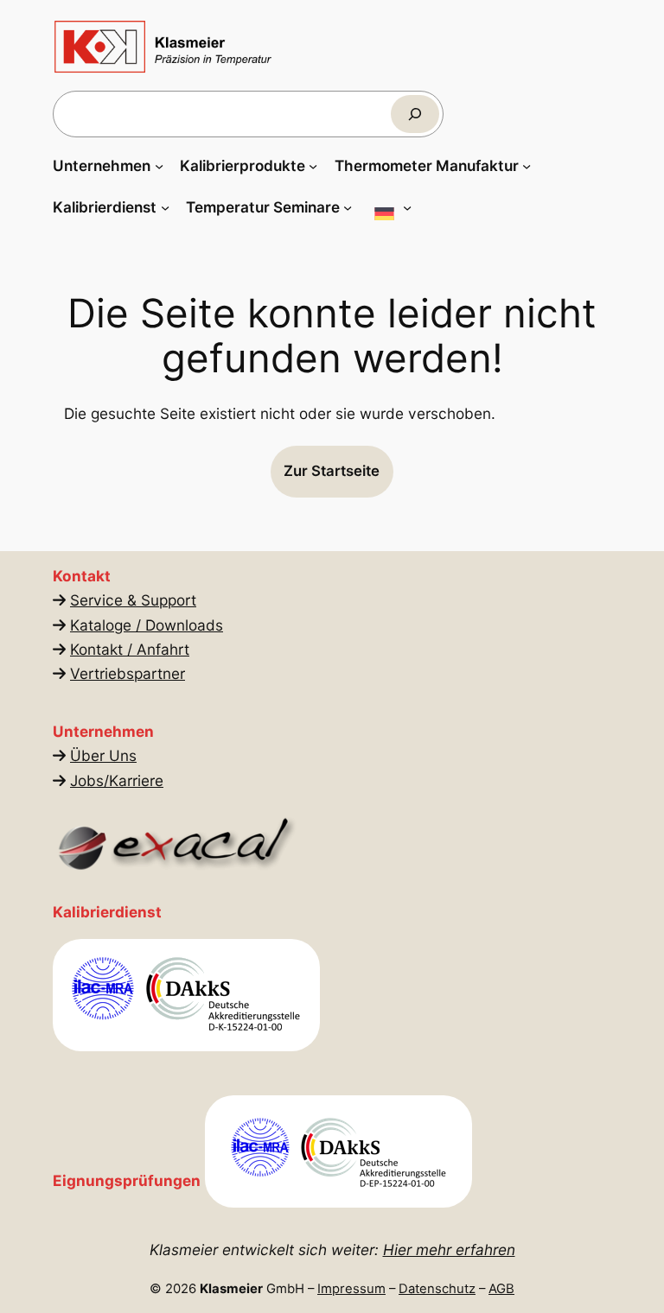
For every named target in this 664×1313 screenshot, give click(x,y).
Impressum (351, 1289)
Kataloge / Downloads (146, 625)
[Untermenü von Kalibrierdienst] (165, 207)
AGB (501, 1289)
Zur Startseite (332, 470)
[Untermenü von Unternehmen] (159, 166)
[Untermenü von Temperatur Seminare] (347, 207)
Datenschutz (437, 1289)
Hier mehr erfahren (449, 1249)
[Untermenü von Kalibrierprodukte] (313, 166)
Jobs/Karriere (116, 780)
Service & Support (133, 600)
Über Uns (103, 755)
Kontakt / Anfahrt (129, 649)
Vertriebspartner (127, 673)
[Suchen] (415, 113)
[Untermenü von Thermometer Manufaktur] (526, 166)
